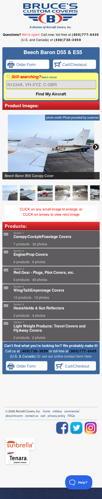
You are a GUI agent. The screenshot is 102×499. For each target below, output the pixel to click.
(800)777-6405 (85, 34)
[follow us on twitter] (76, 428)
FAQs (71, 416)
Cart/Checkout (74, 64)
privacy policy (56, 416)
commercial (71, 411)
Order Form (25, 64)
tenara (17, 457)
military (57, 411)
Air (17, 411)
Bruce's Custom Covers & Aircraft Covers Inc (51, 16)
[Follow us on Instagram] (91, 428)
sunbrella (20, 444)
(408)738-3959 (67, 39)
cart (43, 416)
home (46, 411)
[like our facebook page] (62, 428)
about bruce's (14, 416)
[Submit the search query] (51, 94)
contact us (31, 416)
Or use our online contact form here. (64, 356)
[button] (96, 147)
